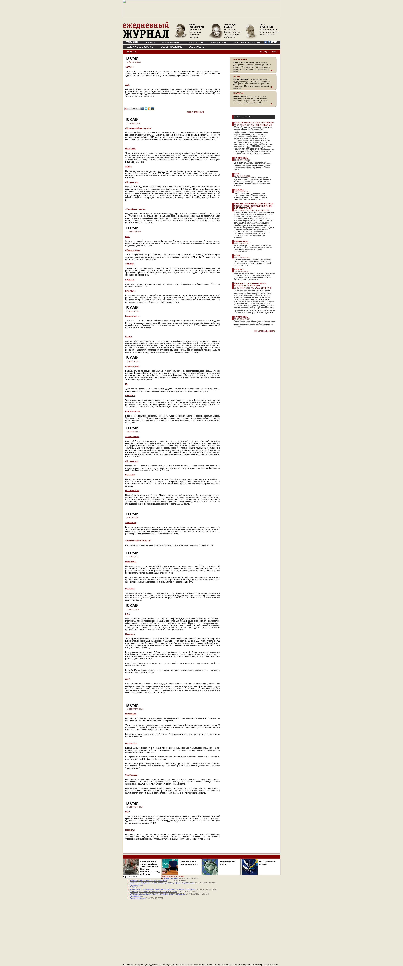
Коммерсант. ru (132, 316)
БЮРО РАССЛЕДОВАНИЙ (247, 42)
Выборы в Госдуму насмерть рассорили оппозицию (250, 284)
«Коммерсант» (132, 366)
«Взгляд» (129, 264)
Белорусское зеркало (139, 47)
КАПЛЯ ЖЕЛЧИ (218, 42)
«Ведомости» (131, 182)
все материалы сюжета (264, 331)
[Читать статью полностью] (253, 70)
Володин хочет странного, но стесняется (148, 881)
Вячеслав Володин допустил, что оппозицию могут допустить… (158, 894)
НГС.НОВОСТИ (132, 490)
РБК (127, 812)
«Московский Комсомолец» (138, 128)
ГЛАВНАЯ (150, 42)
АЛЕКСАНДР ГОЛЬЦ (261, 210)
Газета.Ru (130, 475)
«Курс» (128, 336)
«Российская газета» (135, 209)
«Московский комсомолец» (138, 541)
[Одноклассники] (149, 109)
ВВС (127, 237)
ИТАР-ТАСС (130, 562)
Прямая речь (241, 158)
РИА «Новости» (132, 411)
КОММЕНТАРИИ (170, 42)
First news (130, 291)
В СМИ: (236, 76)
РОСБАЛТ (130, 589)
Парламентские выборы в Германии (254, 123)
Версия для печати (195, 112)
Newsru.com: (131, 743)
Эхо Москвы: (131, 775)
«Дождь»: (129, 279)
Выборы (131, 51)
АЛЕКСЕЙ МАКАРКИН (262, 125)
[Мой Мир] (152, 109)
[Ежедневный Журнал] (146, 38)
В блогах (239, 190)
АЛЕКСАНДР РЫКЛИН (262, 288)
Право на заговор (138, 898)
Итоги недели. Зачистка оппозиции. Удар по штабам (153, 892)
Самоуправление (171, 47)
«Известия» (130, 523)
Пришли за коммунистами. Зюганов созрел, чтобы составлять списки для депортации (253, 206)
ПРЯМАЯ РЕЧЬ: (240, 59)
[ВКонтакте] (142, 109)
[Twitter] (146, 109)
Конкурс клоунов (171, 878)
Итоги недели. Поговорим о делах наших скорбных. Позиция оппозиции (162, 889)
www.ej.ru (132, 42)
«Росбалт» (130, 395)
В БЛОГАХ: (238, 93)
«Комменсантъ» (132, 250)
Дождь (128, 166)
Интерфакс (130, 148)
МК (126, 384)
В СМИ (237, 174)
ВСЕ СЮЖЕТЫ (196, 47)
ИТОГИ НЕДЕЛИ (195, 42)
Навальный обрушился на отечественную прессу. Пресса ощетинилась (162, 883)
